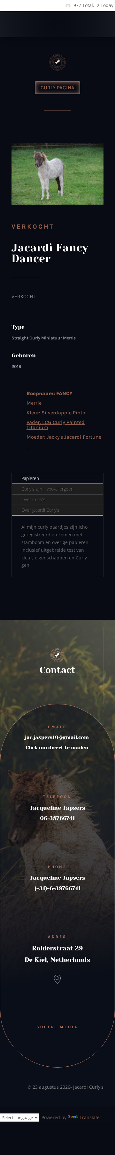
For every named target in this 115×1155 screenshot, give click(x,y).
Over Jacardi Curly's (40, 510)
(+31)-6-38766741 (57, 888)
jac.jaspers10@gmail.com (57, 737)
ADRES (57, 936)
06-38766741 (57, 818)
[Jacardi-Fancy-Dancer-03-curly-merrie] (57, 204)
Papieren (30, 478)
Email (57, 727)
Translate (90, 1117)
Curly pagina (57, 88)
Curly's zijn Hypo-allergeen (47, 489)
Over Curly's (33, 499)
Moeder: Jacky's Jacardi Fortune (64, 437)
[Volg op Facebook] (57, 1039)
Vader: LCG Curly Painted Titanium (56, 424)
